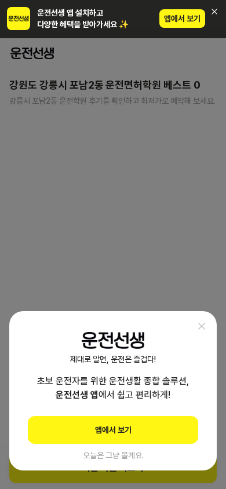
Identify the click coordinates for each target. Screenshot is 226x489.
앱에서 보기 (182, 18)
